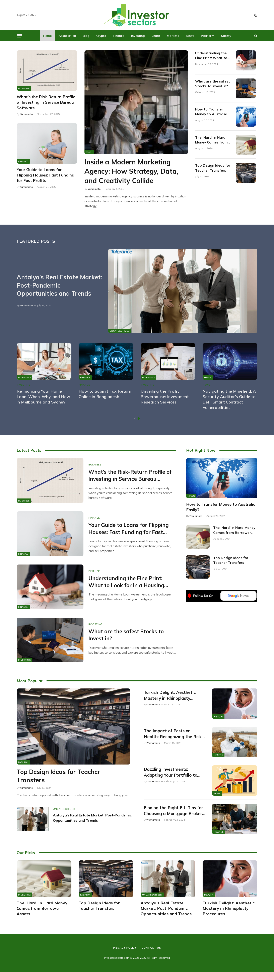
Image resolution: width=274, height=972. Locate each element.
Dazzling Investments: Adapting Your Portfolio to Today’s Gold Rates (170, 772)
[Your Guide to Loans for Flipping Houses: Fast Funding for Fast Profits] (47, 143)
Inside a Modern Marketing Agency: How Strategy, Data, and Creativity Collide (131, 171)
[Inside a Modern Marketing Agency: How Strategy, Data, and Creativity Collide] (136, 102)
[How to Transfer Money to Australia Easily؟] (246, 116)
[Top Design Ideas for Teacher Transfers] (246, 173)
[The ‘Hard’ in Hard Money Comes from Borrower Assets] (246, 145)
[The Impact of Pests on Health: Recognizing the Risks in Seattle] (234, 742)
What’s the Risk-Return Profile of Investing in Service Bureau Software (46, 102)
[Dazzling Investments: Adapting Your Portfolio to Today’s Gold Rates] (234, 780)
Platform (207, 36)
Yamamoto (26, 114)
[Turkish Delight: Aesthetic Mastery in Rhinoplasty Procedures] (234, 703)
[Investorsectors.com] (137, 15)
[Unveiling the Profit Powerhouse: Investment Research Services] (168, 361)
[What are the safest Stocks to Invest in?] (246, 88)
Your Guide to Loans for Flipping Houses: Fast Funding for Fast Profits (45, 175)
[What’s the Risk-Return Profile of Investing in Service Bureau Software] (47, 70)
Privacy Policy (125, 947)
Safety (226, 36)
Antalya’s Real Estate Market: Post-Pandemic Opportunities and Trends (59, 285)
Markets (173, 36)
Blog (86, 36)
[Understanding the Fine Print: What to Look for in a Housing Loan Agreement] (246, 60)
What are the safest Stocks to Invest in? (212, 83)
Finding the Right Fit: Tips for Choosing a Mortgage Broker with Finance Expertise (173, 810)
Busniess (24, 88)
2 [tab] (138, 418)
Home (47, 36)
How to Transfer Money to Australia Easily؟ (211, 112)
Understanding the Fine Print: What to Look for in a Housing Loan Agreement (213, 56)
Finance (118, 36)
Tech (89, 152)
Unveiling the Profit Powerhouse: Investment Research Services (165, 396)
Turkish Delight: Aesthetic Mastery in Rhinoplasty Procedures (170, 695)
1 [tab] (135, 418)
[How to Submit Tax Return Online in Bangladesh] (106, 361)
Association (67, 36)
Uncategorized (120, 330)
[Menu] (19, 35)
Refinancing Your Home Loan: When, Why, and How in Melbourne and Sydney (43, 396)
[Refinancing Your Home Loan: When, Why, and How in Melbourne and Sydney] (44, 361)
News (190, 36)
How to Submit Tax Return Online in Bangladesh (105, 394)
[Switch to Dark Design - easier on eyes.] (255, 15)
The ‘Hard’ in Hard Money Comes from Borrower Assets (211, 140)
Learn (156, 36)
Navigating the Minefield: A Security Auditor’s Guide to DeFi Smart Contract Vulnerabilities (229, 399)
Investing (138, 36)
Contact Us (151, 947)
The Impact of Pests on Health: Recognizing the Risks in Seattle (174, 733)
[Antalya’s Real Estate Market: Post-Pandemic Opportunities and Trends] (182, 291)
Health (218, 716)
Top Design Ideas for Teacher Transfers (212, 167)
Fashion (23, 762)
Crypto (101, 36)
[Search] (255, 35)
